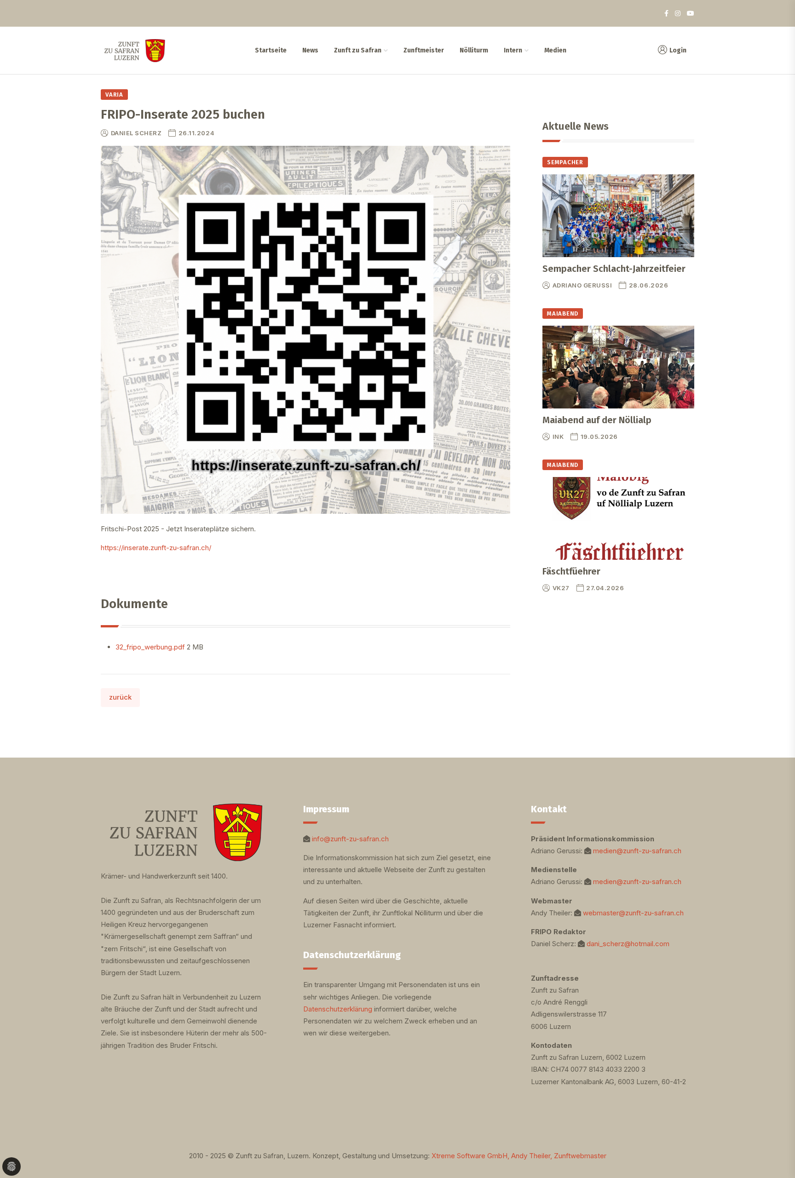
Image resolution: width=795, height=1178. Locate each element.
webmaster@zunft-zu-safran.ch (633, 912)
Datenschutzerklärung (337, 1009)
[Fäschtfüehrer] (618, 518)
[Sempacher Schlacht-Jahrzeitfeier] (618, 215)
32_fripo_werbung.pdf (151, 647)
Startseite (271, 50)
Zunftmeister (423, 50)
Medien (555, 50)
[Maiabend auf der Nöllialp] (618, 367)
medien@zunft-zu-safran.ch (637, 850)
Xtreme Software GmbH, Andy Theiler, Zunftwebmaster (519, 1155)
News (310, 50)
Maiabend (562, 313)
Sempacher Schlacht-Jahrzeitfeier (614, 268)
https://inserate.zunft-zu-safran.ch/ (156, 547)
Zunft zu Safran (357, 50)
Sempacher (565, 162)
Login (677, 50)
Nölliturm (474, 50)
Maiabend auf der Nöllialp (596, 419)
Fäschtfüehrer (571, 571)
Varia (114, 94)
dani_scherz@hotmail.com (628, 943)
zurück (120, 697)
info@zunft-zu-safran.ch (350, 838)
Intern (513, 50)
